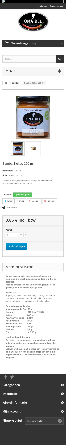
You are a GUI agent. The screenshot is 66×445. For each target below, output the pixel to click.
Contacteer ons (56, 6)
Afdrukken (12, 207)
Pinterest (50, 201)
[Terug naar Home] (6, 83)
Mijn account (11, 411)
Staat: (5, 175)
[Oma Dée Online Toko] (33, 22)
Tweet (9, 201)
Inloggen (43, 6)
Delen (21, 201)
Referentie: (7, 171)
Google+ (35, 201)
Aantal (9, 230)
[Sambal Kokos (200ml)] (18, 149)
